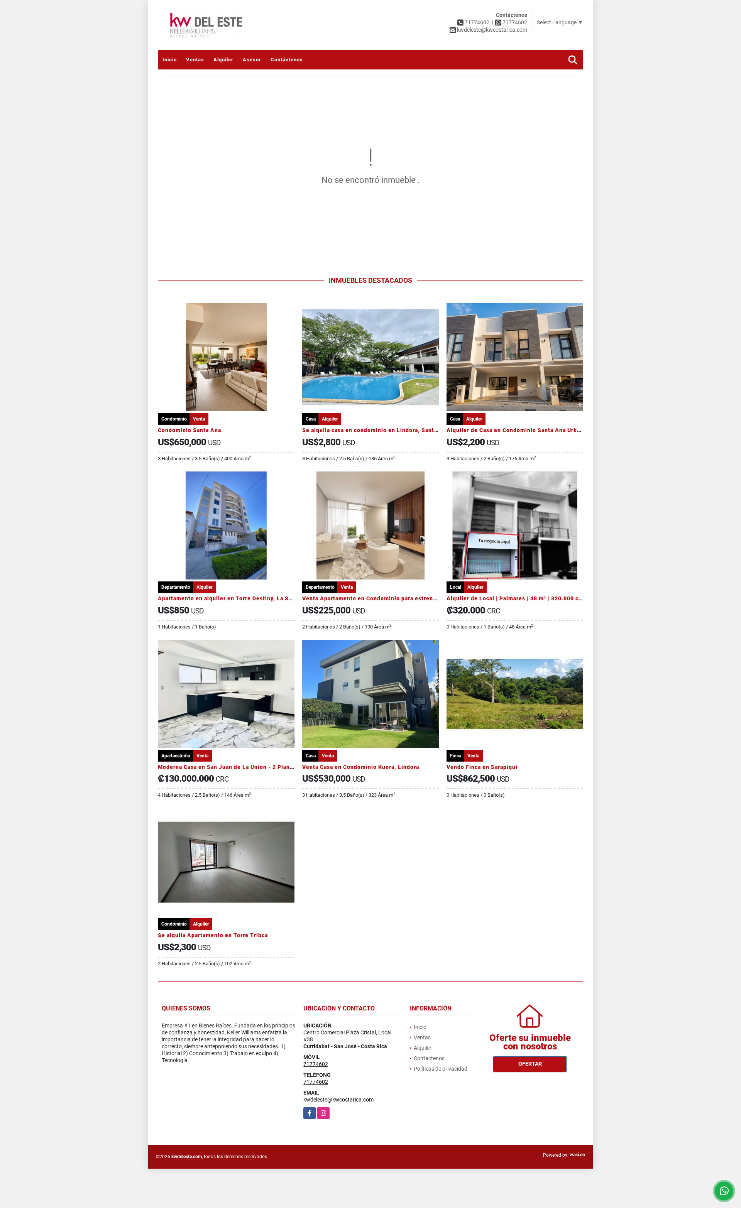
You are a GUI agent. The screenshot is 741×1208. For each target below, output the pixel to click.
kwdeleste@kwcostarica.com (338, 1099)
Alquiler (223, 60)
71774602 (477, 22)
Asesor (252, 60)
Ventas (195, 60)
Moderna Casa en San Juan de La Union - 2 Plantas (228, 767)
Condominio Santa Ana (189, 430)
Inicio (169, 60)
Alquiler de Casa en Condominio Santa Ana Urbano (517, 430)
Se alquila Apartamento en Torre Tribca (213, 935)
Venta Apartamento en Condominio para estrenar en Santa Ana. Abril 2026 (405, 598)
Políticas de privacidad (440, 1069)
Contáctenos (287, 60)
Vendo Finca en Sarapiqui (482, 767)
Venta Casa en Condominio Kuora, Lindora (360, 767)
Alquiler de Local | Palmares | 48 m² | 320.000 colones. (523, 598)
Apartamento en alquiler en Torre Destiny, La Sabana (231, 598)
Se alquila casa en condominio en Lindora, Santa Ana (376, 430)
